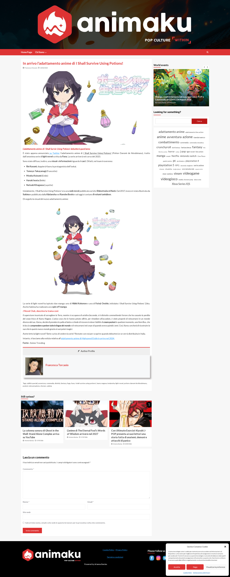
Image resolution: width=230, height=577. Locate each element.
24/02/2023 (44, 68)
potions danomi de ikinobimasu (135, 383)
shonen (43, 386)
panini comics (167, 161)
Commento (28, 469)
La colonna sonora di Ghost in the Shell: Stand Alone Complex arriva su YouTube (41, 434)
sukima (49, 386)
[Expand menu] (45, 52)
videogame (191, 173)
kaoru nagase (102, 383)
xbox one (197, 180)
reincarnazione (34, 386)
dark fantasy (176, 148)
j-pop (183, 151)
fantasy (63, 383)
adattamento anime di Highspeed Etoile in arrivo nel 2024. (88, 338)
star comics (168, 174)
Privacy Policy (121, 550)
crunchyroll (163, 147)
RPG (177, 165)
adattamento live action (194, 132)
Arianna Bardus (29, 440)
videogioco (169, 179)
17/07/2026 (40, 440)
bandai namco (199, 137)
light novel (119, 383)
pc (174, 160)
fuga (68, 383)
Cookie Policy (187, 573)
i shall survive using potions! (85, 383)
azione (188, 137)
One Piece (201, 156)
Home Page (26, 52)
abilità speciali (32, 383)
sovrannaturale (188, 169)
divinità (57, 383)
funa (73, 383)
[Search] (207, 52)
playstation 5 (166, 165)
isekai (177, 152)
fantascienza (186, 147)
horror (171, 151)
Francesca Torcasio (31, 68)
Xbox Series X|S (181, 183)
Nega (195, 567)
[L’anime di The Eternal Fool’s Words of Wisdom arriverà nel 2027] (86, 414)
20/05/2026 (128, 444)
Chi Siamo (39, 52)
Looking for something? (167, 112)
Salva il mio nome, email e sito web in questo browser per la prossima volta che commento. (65, 523)
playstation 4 (192, 160)
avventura (42, 383)
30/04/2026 (172, 102)
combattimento (168, 142)
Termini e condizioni (115, 557)
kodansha (111, 383)
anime (161, 137)
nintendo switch (188, 156)
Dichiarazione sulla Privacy (201, 573)
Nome (26, 502)
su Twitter (54, 153)
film (204, 147)
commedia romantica (197, 143)
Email (91, 502)
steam (178, 173)
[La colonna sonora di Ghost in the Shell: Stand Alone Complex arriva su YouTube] (42, 414)
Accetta (177, 567)
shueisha (168, 169)
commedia (50, 383)
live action (199, 152)
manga (161, 155)
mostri (168, 156)
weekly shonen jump (185, 180)
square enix (199, 169)
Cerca (199, 121)
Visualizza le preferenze (215, 567)
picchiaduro (181, 161)
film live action (163, 152)
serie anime (199, 165)
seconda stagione (186, 166)
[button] (225, 546)
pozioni (25, 386)
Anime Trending (37, 343)
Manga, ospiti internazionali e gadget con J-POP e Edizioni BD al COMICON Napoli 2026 (179, 98)
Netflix (175, 156)
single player (177, 169)
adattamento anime (171, 131)
